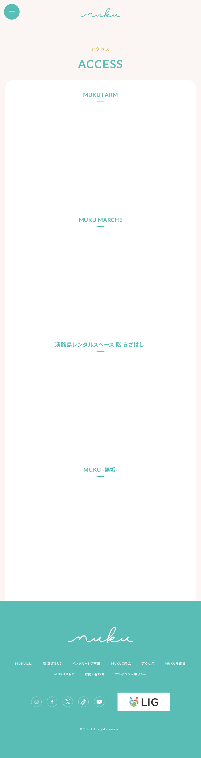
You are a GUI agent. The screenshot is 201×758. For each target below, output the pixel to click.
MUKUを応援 (175, 663)
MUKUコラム (121, 663)
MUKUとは (23, 663)
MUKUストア (64, 674)
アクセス (148, 663)
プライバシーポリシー (131, 674)
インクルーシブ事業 (86, 663)
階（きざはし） (52, 663)
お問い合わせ (94, 674)
